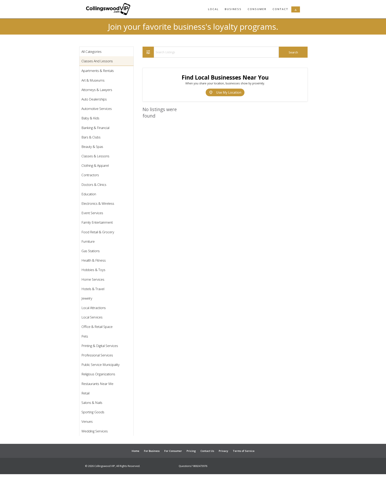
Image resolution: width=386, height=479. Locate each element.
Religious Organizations (98, 374)
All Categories (91, 51)
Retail (85, 393)
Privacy (223, 451)
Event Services (92, 213)
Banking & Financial (95, 127)
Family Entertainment (97, 222)
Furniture (88, 241)
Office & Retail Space (97, 326)
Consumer (257, 9)
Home (135, 451)
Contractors (90, 175)
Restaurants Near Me (97, 383)
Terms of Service (244, 451)
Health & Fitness (93, 260)
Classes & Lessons (95, 156)
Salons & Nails (91, 402)
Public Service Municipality (100, 364)
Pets (84, 336)
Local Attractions (93, 307)
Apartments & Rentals (97, 70)
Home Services (92, 279)
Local (213, 9)
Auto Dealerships (94, 99)
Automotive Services (96, 108)
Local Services (92, 317)
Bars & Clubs (91, 137)
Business (233, 9)
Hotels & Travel (92, 289)
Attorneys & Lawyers (96, 89)
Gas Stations (90, 251)
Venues (87, 421)
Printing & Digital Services (99, 345)
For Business (152, 451)
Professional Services (97, 355)
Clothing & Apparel (95, 165)
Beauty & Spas (92, 146)
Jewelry (86, 298)
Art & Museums (93, 80)
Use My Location (225, 92)
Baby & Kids (90, 118)
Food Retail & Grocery (97, 232)
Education (88, 194)
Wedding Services (94, 431)
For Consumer (173, 451)
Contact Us (207, 451)
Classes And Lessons (97, 61)
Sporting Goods (92, 412)
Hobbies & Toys (93, 269)
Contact (280, 9)
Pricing (191, 451)
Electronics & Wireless (97, 203)
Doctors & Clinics (93, 184)
